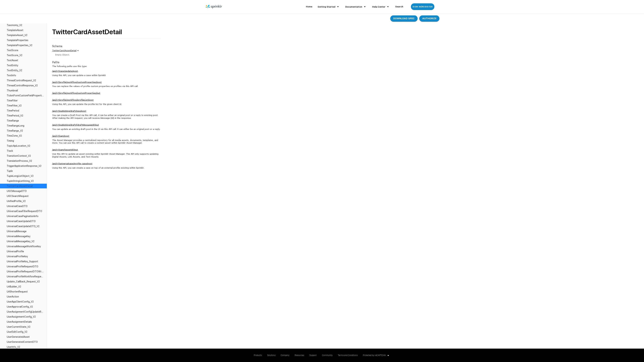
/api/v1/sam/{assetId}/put (65, 149)
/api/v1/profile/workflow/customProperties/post (77, 82)
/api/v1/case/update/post (65, 71)
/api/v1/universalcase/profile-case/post (72, 163)
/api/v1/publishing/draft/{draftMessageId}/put (75, 125)
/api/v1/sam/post (60, 136)
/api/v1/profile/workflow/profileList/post (73, 100)
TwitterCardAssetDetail (64, 50)
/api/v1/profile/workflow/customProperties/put (76, 93)
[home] (214, 7)
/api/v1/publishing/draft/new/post (69, 111)
